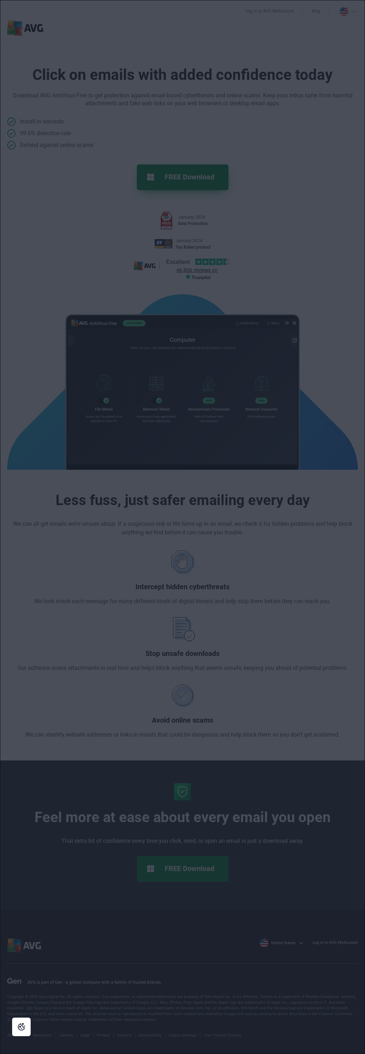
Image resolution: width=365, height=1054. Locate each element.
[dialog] (182, 527)
